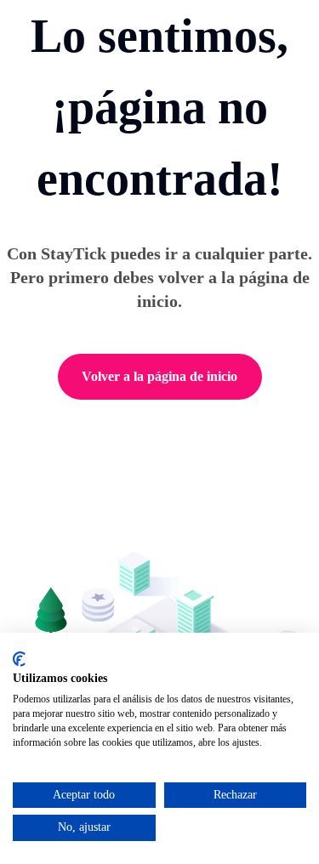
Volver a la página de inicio (159, 376)
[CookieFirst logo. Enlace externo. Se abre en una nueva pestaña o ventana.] (19, 659)
